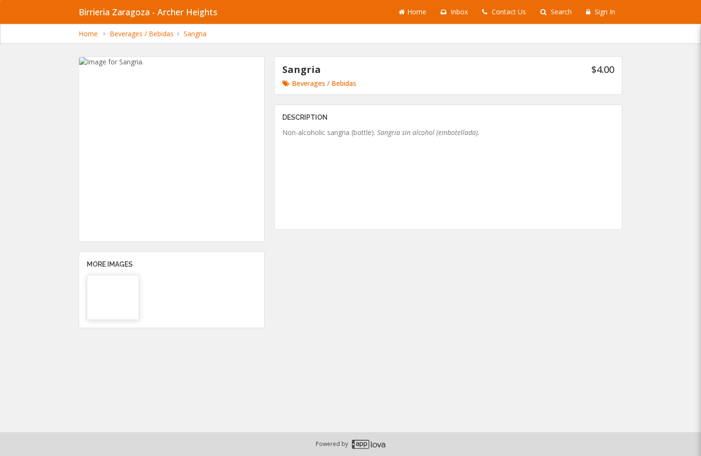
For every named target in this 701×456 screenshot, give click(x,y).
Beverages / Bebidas (324, 83)
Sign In (604, 11)
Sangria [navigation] (195, 33)
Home (416, 11)
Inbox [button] (458, 11)
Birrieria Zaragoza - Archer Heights (148, 12)
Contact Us (508, 11)
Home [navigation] (89, 33)
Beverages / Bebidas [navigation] (142, 33)
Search (560, 11)
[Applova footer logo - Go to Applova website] (368, 444)
